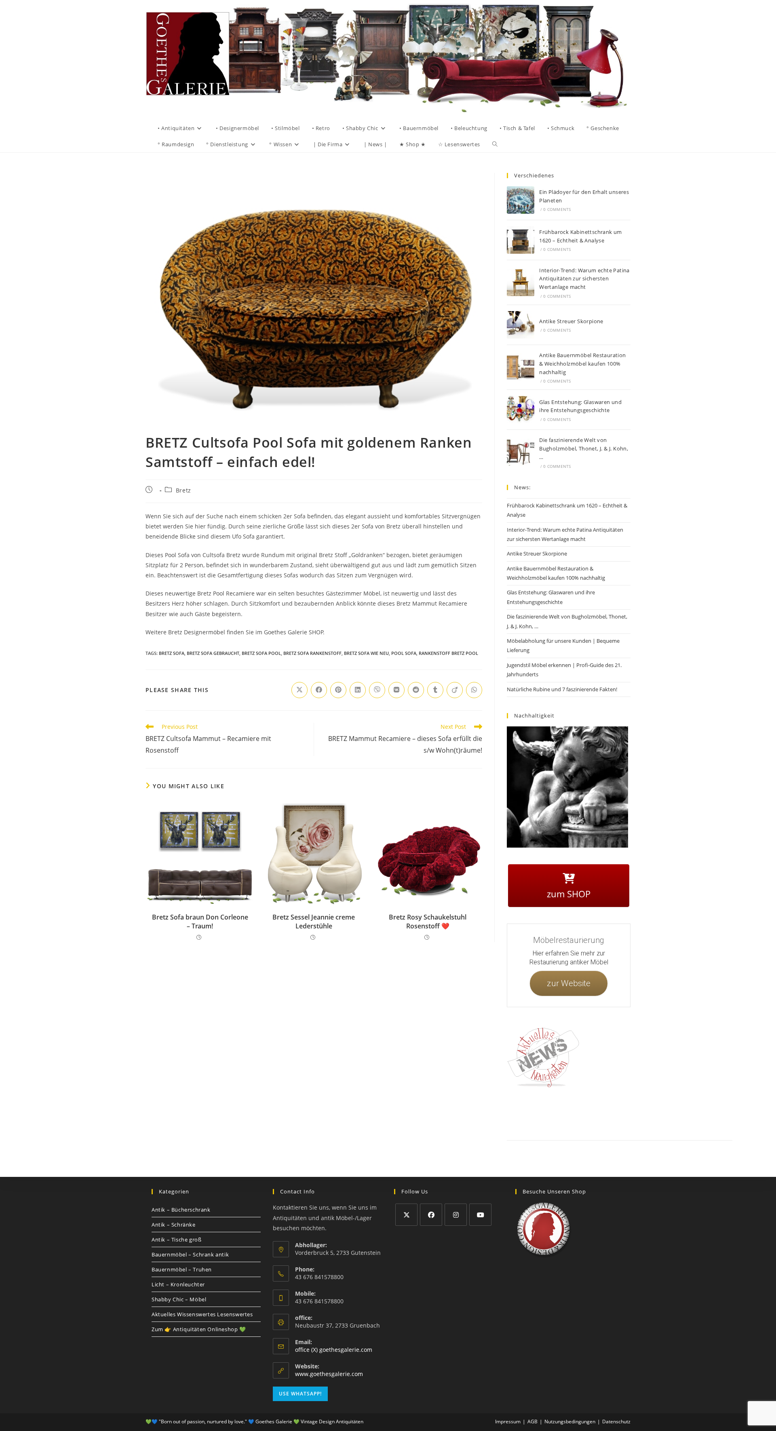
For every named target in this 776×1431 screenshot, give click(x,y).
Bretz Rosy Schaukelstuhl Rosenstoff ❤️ (427, 921)
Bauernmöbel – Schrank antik (190, 1254)
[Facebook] (431, 1215)
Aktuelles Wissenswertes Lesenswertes (202, 1314)
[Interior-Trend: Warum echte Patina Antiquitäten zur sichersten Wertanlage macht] (520, 282)
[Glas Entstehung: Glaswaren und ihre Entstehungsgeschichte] (520, 409)
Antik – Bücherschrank (181, 1209)
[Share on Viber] (377, 690)
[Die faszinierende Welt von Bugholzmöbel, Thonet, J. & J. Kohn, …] (520, 452)
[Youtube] (480, 1215)
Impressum (569, 1112)
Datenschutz (599, 1112)
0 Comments (557, 209)
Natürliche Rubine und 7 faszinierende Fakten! (562, 689)
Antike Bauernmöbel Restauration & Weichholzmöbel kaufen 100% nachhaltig (582, 363)
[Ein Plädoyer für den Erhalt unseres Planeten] (520, 200)
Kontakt (543, 1112)
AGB (623, 1112)
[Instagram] (456, 1215)
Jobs (640, 1112)
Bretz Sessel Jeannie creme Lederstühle (313, 921)
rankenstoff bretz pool (448, 653)
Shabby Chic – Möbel (179, 1299)
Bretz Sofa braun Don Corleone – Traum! (200, 921)
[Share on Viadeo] (455, 690)
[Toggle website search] (495, 144)
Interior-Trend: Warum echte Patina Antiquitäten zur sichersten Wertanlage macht (584, 279)
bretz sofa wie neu (366, 653)
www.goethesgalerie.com (329, 1374)
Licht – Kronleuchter (178, 1284)
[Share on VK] (396, 690)
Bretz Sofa (171, 653)
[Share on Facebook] (319, 690)
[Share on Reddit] (416, 690)
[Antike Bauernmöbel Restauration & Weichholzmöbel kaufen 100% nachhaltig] (520, 367)
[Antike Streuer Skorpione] (520, 325)
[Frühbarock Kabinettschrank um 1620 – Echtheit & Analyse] (520, 240)
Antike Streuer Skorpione (571, 321)
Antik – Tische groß (176, 1239)
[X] (406, 1215)
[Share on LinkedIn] (358, 690)
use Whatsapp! (300, 1393)
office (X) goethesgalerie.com (333, 1349)
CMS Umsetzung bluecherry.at (715, 1122)
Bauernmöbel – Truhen (182, 1269)
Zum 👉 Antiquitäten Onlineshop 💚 (199, 1329)
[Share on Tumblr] (435, 690)
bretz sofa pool (261, 653)
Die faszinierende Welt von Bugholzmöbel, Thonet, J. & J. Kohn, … (583, 448)
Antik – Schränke (174, 1224)
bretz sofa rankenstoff (312, 653)
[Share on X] (299, 690)
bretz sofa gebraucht (213, 653)
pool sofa (403, 653)
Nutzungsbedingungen (673, 1112)
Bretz (183, 490)
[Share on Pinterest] (338, 690)
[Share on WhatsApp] (474, 690)
